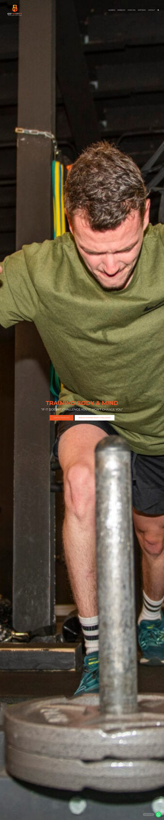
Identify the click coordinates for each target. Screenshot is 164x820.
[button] (158, 814)
